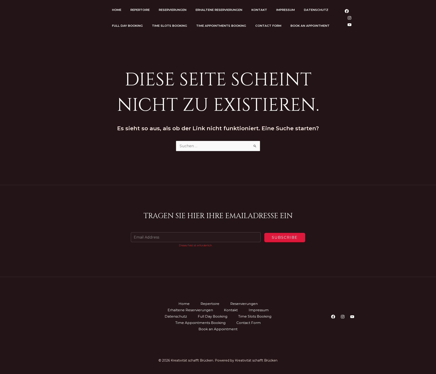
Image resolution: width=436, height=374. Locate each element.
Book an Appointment (309, 25)
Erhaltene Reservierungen (219, 10)
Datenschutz (316, 10)
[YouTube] (349, 25)
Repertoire (140, 10)
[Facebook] (347, 11)
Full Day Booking (127, 25)
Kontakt (259, 10)
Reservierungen (172, 10)
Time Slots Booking (169, 25)
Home (116, 10)
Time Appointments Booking (221, 25)
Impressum (285, 10)
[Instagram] (349, 18)
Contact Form (268, 25)
